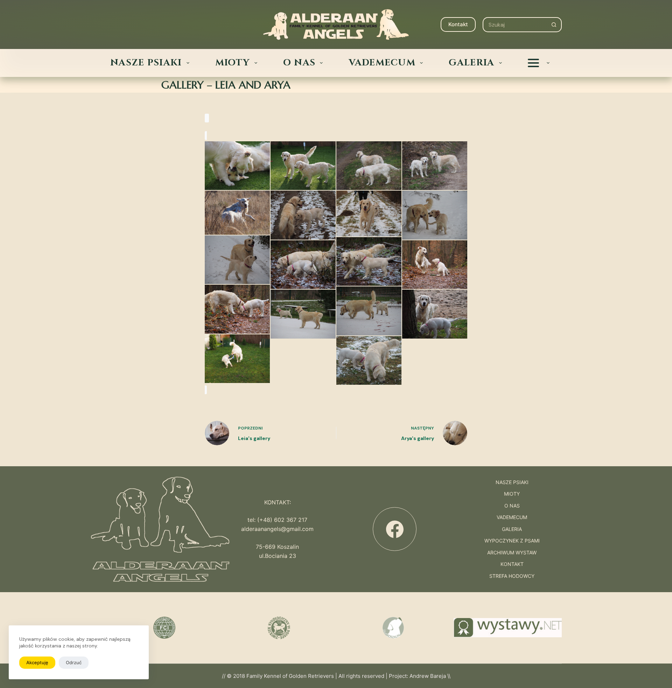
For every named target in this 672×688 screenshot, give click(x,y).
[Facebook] (394, 529)
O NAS (299, 63)
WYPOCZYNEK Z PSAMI (512, 540)
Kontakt (458, 24)
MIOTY (232, 63)
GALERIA (471, 63)
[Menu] (115, 24)
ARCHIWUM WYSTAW (512, 552)
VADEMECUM (382, 63)
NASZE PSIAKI (146, 63)
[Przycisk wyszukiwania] (554, 24)
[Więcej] (538, 63)
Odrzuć (74, 662)
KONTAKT (512, 564)
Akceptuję (37, 662)
